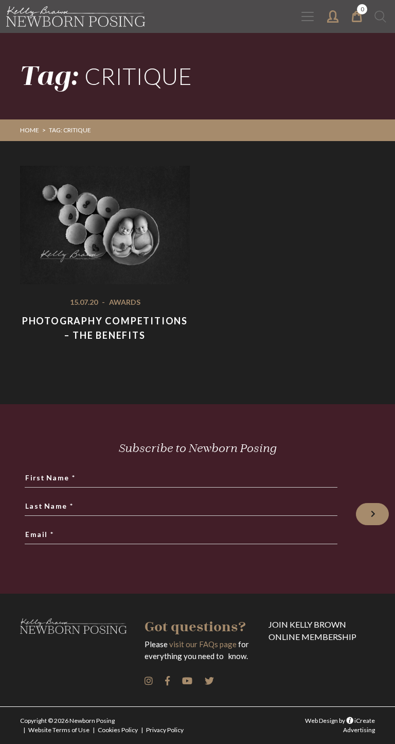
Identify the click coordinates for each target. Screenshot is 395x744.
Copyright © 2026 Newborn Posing (67, 720)
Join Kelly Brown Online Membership (312, 630)
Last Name (49, 505)
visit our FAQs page (203, 644)
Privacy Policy (165, 730)
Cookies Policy (118, 730)
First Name (51, 477)
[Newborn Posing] (75, 16)
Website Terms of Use (58, 730)
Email (40, 534)
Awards (124, 302)
